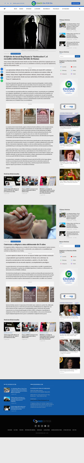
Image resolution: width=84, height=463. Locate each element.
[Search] (79, 8)
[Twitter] (2, 72)
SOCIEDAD (10, 429)
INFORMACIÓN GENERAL (15, 53)
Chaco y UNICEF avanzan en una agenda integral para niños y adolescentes (30, 190)
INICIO (15, 8)
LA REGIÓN (37, 8)
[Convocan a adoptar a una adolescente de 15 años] (30, 222)
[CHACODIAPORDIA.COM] (42, 3)
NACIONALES (46, 8)
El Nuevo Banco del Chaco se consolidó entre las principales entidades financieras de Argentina (73, 35)
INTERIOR (28, 8)
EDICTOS (74, 429)
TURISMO (21, 429)
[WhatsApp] (2, 81)
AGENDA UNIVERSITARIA (56, 429)
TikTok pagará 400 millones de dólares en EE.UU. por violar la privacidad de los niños (11, 190)
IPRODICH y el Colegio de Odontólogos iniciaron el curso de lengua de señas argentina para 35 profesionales (47, 191)
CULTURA (16, 429)
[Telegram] (2, 78)
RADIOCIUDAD (76, 3)
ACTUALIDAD (65, 8)
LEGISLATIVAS (47, 429)
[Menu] (4, 8)
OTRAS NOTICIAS (67, 429)
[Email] (2, 75)
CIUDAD (21, 8)
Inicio (5, 12)
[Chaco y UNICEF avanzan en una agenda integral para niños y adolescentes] (30, 180)
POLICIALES (56, 8)
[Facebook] (2, 69)
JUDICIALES (39, 429)
